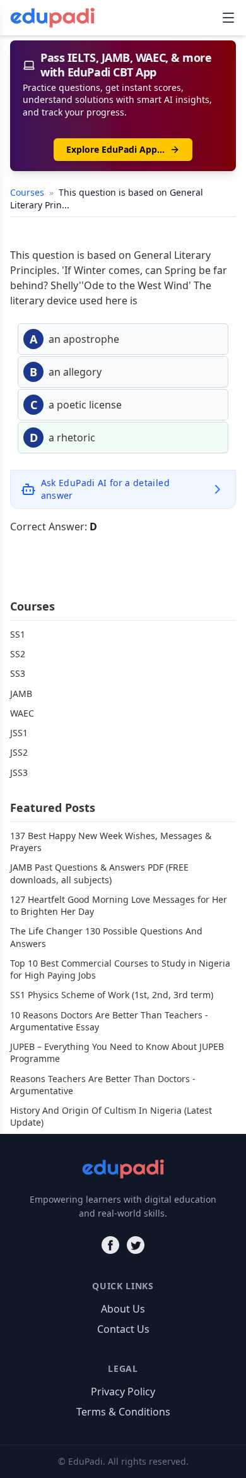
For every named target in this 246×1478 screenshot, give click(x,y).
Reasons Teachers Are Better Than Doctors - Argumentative (103, 1085)
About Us (123, 1309)
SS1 (17, 634)
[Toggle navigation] (228, 17)
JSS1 (19, 733)
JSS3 (19, 772)
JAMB (21, 694)
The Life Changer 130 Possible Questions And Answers (106, 937)
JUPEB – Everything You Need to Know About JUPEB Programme (117, 1052)
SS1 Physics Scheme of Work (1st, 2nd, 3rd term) (111, 995)
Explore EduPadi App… (115, 149)
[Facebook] (110, 1245)
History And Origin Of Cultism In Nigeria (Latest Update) (111, 1116)
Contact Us (123, 1329)
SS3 (17, 673)
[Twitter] (135, 1245)
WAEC (22, 713)
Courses (28, 192)
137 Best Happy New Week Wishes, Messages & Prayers (110, 842)
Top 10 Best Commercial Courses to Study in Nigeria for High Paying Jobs (120, 969)
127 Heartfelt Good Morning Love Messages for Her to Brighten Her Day (118, 905)
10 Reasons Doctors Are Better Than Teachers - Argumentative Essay (109, 1021)
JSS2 (19, 752)
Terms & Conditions (123, 1412)
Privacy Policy (123, 1391)
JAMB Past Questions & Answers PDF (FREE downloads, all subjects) (99, 873)
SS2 (17, 654)
